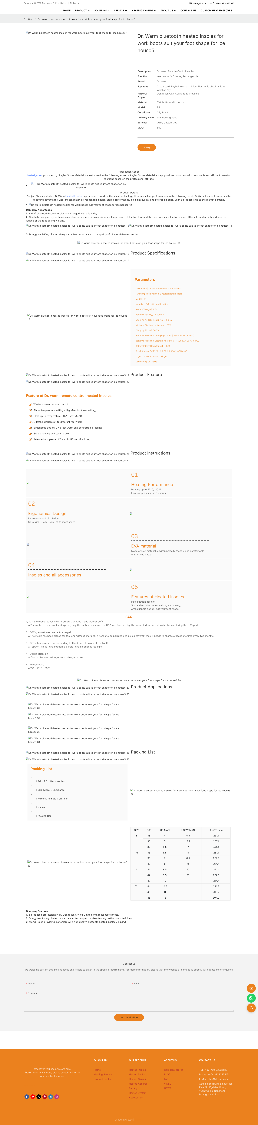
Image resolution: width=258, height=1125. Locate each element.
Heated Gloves (137, 1079)
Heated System (137, 1092)
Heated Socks (137, 1074)
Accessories (136, 1097)
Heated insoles (137, 1069)
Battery (133, 1088)
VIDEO (167, 1083)
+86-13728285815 (225, 3)
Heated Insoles (73, 196)
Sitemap (139, 1119)
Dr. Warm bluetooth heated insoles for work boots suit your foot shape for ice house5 (86, 19)
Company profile (173, 1069)
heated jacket (34, 175)
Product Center (102, 1079)
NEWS (167, 1088)
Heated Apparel (138, 1083)
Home (97, 1069)
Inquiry (146, 147)
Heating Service (103, 1074)
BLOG (167, 1074)
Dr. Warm (29, 19)
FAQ (166, 1079)
